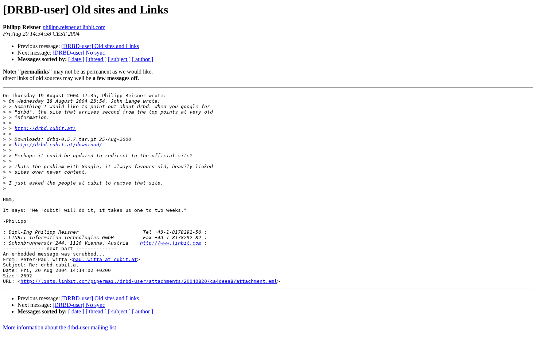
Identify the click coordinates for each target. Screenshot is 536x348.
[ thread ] (96, 59)
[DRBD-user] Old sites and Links (100, 46)
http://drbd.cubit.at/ (45, 128)
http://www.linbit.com (170, 243)
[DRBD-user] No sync (79, 53)
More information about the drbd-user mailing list (59, 327)
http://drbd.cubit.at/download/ (58, 144)
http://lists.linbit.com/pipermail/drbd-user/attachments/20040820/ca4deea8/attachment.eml (148, 281)
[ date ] (76, 59)
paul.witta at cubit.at (105, 259)
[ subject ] (119, 59)
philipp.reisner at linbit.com (74, 27)
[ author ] (142, 59)
